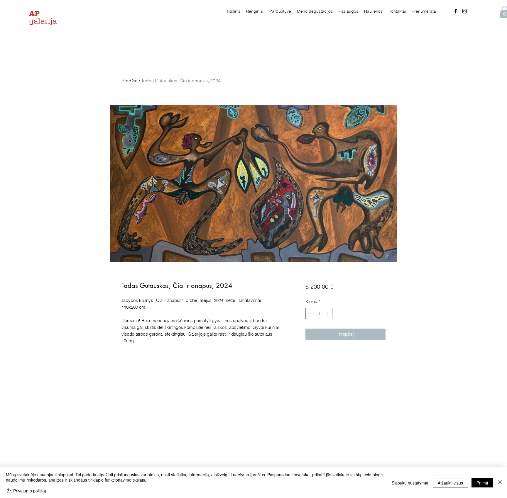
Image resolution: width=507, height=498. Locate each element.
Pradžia (129, 81)
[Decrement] (310, 313)
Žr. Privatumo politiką (26, 491)
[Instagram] (464, 11)
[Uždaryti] (499, 482)
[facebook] (456, 11)
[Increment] (328, 313)
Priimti (482, 483)
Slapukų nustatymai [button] (410, 483)
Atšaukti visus (450, 483)
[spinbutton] (319, 313)
